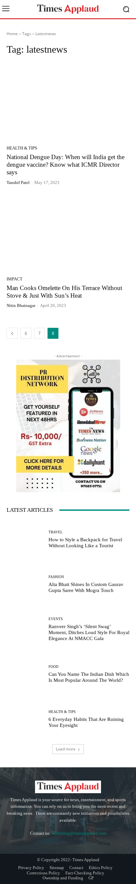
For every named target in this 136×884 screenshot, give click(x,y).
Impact (14, 279)
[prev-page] (12, 333)
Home (12, 33)
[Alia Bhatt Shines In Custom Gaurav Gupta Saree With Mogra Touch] (25, 584)
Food (53, 667)
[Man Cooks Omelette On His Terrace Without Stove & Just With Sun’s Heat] (68, 233)
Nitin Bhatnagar (21, 305)
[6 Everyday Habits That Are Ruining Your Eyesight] (25, 719)
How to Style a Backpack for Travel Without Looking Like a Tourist (85, 542)
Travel (56, 532)
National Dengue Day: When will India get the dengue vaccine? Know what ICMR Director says (65, 164)
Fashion (56, 577)
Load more (66, 749)
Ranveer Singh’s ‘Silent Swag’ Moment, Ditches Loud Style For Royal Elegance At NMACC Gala (89, 632)
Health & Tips (22, 148)
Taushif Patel (18, 182)
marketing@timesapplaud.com (78, 833)
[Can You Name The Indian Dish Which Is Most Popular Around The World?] (25, 674)
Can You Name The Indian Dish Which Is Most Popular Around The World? (89, 677)
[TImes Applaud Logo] (68, 9)
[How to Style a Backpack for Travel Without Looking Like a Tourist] (25, 539)
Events (56, 619)
